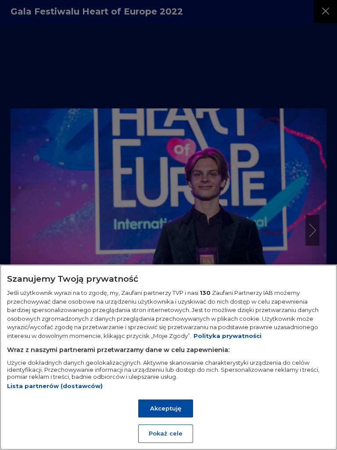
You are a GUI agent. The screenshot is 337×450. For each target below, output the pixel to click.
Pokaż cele (166, 433)
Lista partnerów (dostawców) (55, 385)
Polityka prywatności (228, 335)
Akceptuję (165, 408)
